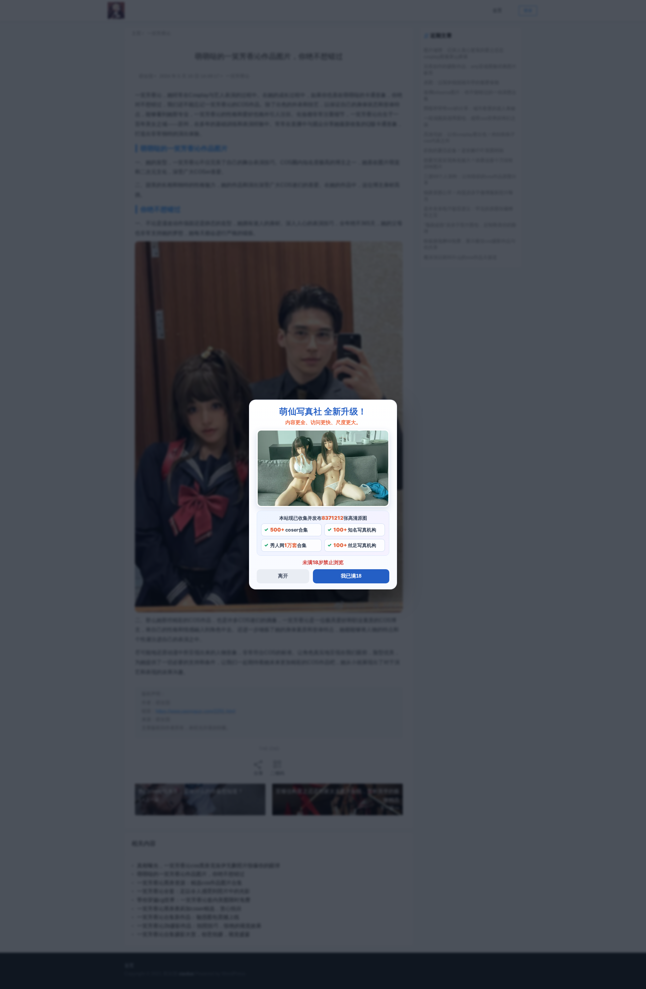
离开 (283, 576)
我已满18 (351, 576)
